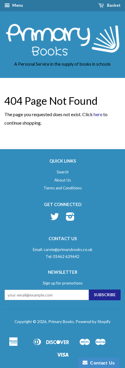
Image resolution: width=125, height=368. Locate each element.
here (98, 114)
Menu (17, 5)
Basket (113, 5)
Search (63, 172)
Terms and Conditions (63, 188)
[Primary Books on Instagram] (70, 218)
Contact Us (101, 362)
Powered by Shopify (93, 321)
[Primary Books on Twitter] (54, 218)
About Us (62, 180)
